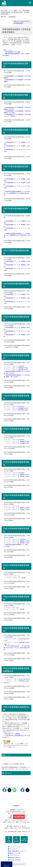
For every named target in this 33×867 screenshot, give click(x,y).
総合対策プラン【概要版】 (13, 734)
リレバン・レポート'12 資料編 (17, 543)
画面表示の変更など (15, 857)
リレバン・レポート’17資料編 (16, 369)
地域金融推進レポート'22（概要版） (17, 183)
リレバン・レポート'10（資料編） (15, 609)
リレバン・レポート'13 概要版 (17, 508)
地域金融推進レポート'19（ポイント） (17, 302)
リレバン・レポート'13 (12, 506)
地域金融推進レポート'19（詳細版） (17, 295)
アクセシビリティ (15, 855)
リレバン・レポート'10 (12, 607)
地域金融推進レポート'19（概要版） (17, 299)
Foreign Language (15, 860)
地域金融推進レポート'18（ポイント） (17, 332)
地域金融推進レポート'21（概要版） (17, 225)
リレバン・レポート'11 (13, 576)
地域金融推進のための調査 (12, 52)
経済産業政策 (12, 17)
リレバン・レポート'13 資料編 (17, 509)
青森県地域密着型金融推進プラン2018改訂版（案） (17, 372)
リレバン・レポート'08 (16, 679)
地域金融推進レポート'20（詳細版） (17, 262)
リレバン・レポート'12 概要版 (17, 541)
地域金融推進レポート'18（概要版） (17, 328)
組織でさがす (18, 10)
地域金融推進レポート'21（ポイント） (17, 229)
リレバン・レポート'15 (14, 439)
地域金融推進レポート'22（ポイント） (17, 187)
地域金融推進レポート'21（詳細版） (17, 222)
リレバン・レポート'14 (14, 473)
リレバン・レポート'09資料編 (18, 642)
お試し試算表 (12, 646)
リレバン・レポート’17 (14, 366)
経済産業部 (26, 10)
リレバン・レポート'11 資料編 (16, 578)
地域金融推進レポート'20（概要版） (17, 265)
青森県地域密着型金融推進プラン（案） (16, 545)
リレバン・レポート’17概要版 (16, 368)
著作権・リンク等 (15, 853)
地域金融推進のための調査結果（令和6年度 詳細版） (17, 112)
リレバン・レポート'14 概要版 (17, 474)
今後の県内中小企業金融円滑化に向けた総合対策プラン (16, 736)
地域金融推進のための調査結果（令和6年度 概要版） (17, 108)
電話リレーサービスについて (23, 822)
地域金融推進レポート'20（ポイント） (17, 269)
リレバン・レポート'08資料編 (16, 682)
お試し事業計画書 (17, 648)
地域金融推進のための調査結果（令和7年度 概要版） (17, 77)
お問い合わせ (8, 773)
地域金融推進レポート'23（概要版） (17, 147)
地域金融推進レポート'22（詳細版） (17, 180)
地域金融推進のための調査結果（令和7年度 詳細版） (17, 80)
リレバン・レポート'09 (16, 639)
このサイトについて (15, 847)
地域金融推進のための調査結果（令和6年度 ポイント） (17, 115)
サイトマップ (13, 849)
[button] (6, 864)
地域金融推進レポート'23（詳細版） (17, 143)
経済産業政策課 (5, 12)
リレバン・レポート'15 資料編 (17, 443)
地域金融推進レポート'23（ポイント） (17, 150)
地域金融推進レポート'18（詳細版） (17, 335)
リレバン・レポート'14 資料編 (17, 476)
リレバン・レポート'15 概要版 (17, 441)
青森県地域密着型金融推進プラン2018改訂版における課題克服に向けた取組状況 (17, 193)
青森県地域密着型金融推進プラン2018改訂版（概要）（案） (17, 376)
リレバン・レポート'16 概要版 (16, 408)
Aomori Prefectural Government (17, 864)
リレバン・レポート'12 (15, 539)
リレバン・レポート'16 (14, 406)
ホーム (10, 10)
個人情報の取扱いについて (17, 851)
